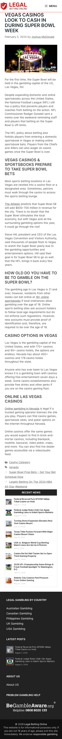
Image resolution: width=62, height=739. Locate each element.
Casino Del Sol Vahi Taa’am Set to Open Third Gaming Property (33, 554)
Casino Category (19, 462)
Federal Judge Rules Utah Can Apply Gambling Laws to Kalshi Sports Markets (33, 511)
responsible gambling (45, 734)
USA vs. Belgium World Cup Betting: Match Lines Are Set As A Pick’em (31, 543)
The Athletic (12, 204)
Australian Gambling (19, 608)
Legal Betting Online (35, 724)
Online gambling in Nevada (22, 408)
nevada (14, 467)
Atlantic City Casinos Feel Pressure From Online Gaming (31, 579)
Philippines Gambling (19, 618)
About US (12, 684)
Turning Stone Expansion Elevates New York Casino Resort (33, 522)
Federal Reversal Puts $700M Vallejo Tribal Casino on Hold (32, 500)
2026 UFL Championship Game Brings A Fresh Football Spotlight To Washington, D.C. (33, 567)
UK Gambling (14, 623)
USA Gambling (15, 628)
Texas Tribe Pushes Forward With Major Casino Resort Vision (33, 532)
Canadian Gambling (19, 613)
